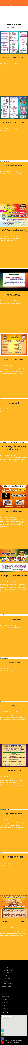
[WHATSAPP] (2, 1030)
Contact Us (5, 1008)
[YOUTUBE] (2, 1042)
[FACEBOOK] (2, 1038)
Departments (5, 1002)
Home (8, 27)
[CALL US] (2, 1034)
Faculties (4, 1005)
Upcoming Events (6, 999)
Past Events (5, 996)
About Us (4, 994)
